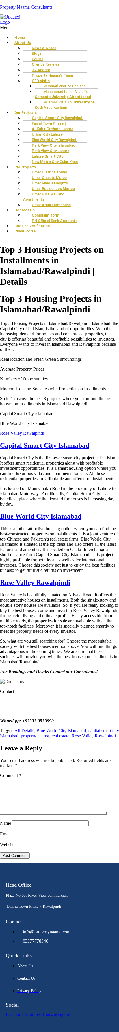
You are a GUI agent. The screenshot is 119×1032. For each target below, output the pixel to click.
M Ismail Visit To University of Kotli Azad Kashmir (64, 105)
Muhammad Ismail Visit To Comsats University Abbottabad (63, 94)
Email (5, 833)
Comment (10, 775)
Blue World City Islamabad (40, 516)
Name (5, 823)
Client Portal (25, 231)
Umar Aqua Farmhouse (51, 205)
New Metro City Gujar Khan (55, 162)
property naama (35, 735)
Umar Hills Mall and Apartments (43, 196)
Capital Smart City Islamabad (44, 445)
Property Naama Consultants (26, 7)
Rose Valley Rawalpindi (22, 433)
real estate (60, 735)
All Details (24, 730)
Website (7, 844)
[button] (59, 27)
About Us (22, 42)
